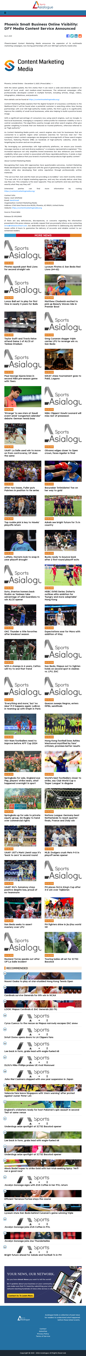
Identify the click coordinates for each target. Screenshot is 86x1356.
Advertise (43, 1331)
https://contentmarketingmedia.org (27, 208)
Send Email (14, 200)
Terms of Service (43, 1336)
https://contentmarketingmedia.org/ (44, 99)
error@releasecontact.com (15, 226)
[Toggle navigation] (5, 13)
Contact (43, 1329)
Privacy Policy (43, 1334)
